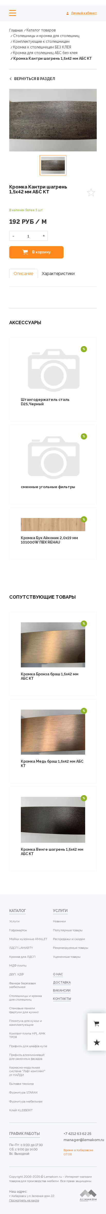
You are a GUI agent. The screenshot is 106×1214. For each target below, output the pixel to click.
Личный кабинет (84, 13)
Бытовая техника (21, 1084)
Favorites (91, 192)
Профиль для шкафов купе (28, 1046)
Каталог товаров (41, 30)
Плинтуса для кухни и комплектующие (25, 1022)
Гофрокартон (18, 930)
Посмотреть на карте (24, 1200)
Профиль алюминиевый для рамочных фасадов (27, 1056)
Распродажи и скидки (69, 939)
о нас (58, 974)
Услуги (14, 921)
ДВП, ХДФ (16, 974)
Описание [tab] (23, 273)
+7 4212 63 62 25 (77, 1134)
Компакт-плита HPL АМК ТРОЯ (27, 1035)
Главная (16, 30)
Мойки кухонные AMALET (28, 939)
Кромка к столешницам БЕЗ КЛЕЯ (42, 47)
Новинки (59, 921)
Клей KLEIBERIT (21, 1110)
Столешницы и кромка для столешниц (46, 36)
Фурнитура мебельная (25, 1101)
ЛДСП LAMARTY (21, 948)
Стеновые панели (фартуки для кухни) (23, 1010)
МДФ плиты (17, 965)
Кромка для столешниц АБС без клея (45, 53)
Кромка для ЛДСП (22, 957)
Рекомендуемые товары (70, 948)
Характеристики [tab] (58, 273)
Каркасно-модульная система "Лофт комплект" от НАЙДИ (27, 1071)
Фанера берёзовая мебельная (22, 985)
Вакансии (61, 990)
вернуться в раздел (34, 79)
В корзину (41, 252)
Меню (12, 13)
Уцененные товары (67, 957)
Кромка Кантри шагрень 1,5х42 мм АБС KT (52, 58)
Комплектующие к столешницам (41, 41)
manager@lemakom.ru (80, 1140)
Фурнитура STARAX (23, 1092)
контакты (62, 999)
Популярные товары (68, 930)
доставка (62, 982)
